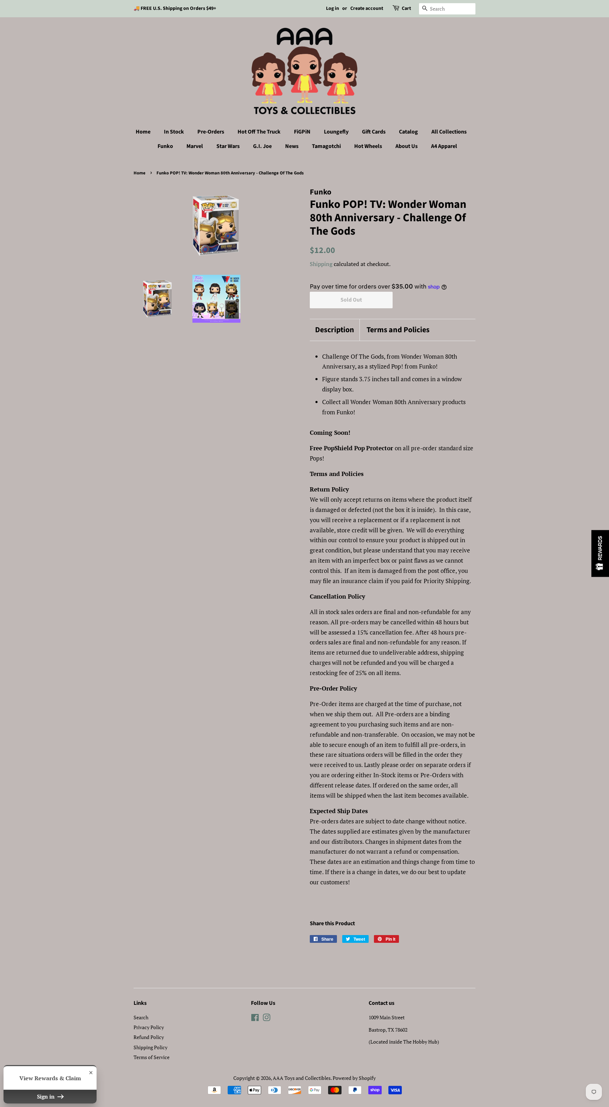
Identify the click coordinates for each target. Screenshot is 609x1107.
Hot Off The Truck (259, 132)
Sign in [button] (46, 1096)
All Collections (449, 132)
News (292, 146)
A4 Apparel (444, 146)
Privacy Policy (149, 1027)
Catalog (408, 132)
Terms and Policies (398, 329)
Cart (406, 8)
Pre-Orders (210, 132)
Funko (165, 146)
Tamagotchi (326, 146)
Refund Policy (149, 1037)
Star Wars (228, 146)
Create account (366, 8)
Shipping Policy (150, 1047)
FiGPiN (302, 132)
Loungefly (336, 132)
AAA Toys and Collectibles (302, 1078)
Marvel (194, 146)
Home (143, 132)
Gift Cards (374, 132)
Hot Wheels (368, 146)
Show (600, 553)
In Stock (174, 132)
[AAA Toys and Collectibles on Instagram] (266, 1018)
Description (334, 329)
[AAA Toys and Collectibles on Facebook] (255, 1018)
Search (141, 1017)
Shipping (321, 264)
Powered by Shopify (354, 1078)
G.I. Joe (262, 146)
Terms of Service (152, 1057)
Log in (332, 8)
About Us (406, 146)
